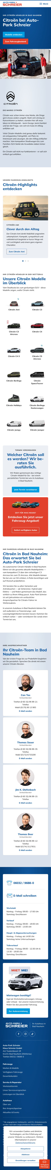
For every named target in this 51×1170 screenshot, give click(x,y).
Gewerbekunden (10, 1076)
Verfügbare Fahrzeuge (13, 1072)
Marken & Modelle (11, 1068)
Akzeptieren (25, 1149)
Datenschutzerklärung (25, 1142)
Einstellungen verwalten (25, 1160)
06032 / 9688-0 (17, 1056)
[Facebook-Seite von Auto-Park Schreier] (18, 1034)
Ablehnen (26, 1155)
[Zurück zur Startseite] (12, 3)
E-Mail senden (25, 711)
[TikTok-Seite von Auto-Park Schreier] (32, 1034)
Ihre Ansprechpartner (12, 1108)
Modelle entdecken (13, 34)
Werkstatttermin (10, 1086)
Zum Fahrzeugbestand (15, 41)
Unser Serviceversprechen (14, 1090)
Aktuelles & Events (11, 1112)
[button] (44, 3)
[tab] (22, 261)
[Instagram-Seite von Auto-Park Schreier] (25, 1034)
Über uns (7, 1104)
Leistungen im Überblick (13, 1094)
